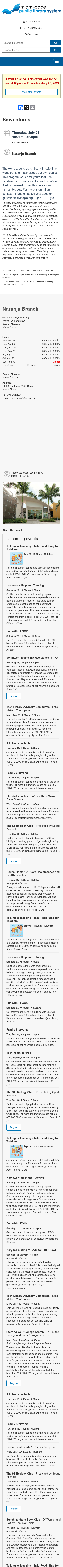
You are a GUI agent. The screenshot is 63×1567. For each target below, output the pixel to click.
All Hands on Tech (18, 743)
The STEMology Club (33, 827)
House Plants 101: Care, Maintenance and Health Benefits (33, 873)
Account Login (32, 21)
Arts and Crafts (17, 284)
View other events (31, 92)
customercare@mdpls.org (15, 317)
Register (14, 696)
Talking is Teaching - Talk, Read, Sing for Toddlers (32, 547)
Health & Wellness (38, 274)
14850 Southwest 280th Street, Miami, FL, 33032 (27, 474)
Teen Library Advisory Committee (32, 708)
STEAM (18, 274)
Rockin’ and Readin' (31, 1447)
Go (55, 42)
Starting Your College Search (32, 1333)
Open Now (32, 34)
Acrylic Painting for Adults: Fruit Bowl (31, 1250)
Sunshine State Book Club (33, 1521)
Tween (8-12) (37, 270)
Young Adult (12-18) (23, 270)
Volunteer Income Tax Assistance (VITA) (32, 657)
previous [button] (8, 365)
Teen (17, 281)
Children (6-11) (49, 270)
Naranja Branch (24, 153)
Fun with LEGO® (17, 631)
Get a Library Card (33, 27)
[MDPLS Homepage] (31, 9)
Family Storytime (17, 773)
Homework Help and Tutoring (25, 585)
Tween (11, 281)
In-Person (26, 274)
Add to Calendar (20, 142)
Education (51, 274)
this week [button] (31, 365)
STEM (23, 281)
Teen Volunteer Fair (18, 1053)
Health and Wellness (44, 281)
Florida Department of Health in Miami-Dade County (31, 797)
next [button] (56, 365)
